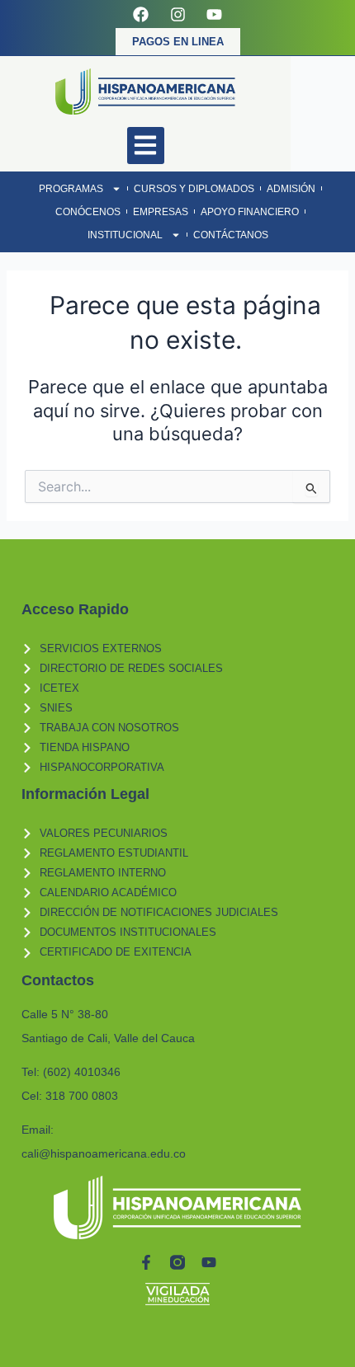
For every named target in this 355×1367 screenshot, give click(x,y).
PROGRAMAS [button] (71, 189)
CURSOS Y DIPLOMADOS (194, 189)
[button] (145, 145)
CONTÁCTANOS (230, 235)
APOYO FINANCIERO (250, 212)
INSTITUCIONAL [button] (125, 235)
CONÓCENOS (88, 212)
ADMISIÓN (291, 189)
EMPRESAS (160, 212)
